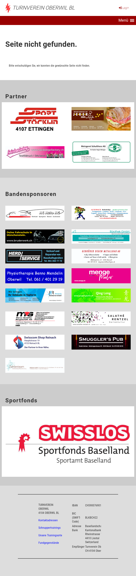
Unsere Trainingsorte (50, 535)
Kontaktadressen (48, 520)
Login (125, 8)
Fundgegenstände (48, 542)
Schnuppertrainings (49, 527)
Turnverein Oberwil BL (43, 8)
